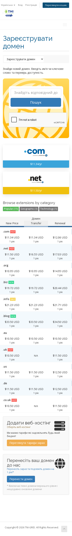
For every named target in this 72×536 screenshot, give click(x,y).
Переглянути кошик (56, 5)
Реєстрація (31, 4)
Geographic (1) (29, 208)
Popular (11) (11, 208)
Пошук (35, 102)
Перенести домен (20, 479)
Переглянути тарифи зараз (27, 443)
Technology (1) (48, 208)
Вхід (20, 4)
